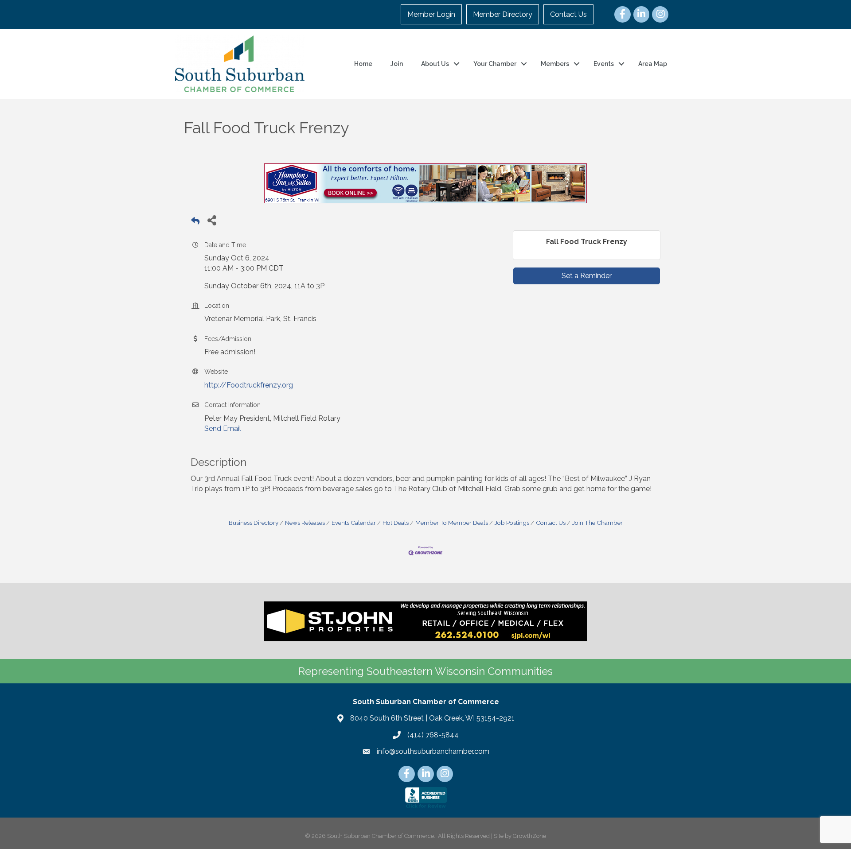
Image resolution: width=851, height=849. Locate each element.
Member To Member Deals (451, 522)
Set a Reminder (587, 275)
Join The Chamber (597, 522)
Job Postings (512, 522)
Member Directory (502, 14)
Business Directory (253, 522)
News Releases (305, 522)
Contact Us (568, 14)
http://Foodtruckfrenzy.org (248, 385)
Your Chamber (494, 63)
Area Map (652, 63)
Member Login (431, 14)
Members (555, 63)
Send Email (222, 428)
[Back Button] (195, 222)
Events (603, 63)
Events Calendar (354, 522)
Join (396, 63)
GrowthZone (529, 836)
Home (363, 63)
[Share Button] (212, 220)
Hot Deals (396, 522)
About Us (435, 63)
